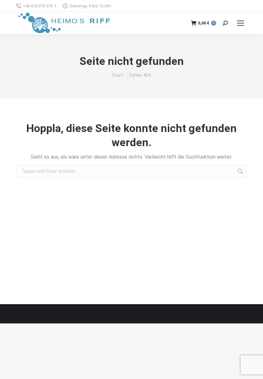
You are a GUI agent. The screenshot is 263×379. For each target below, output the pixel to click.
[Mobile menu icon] (240, 23)
